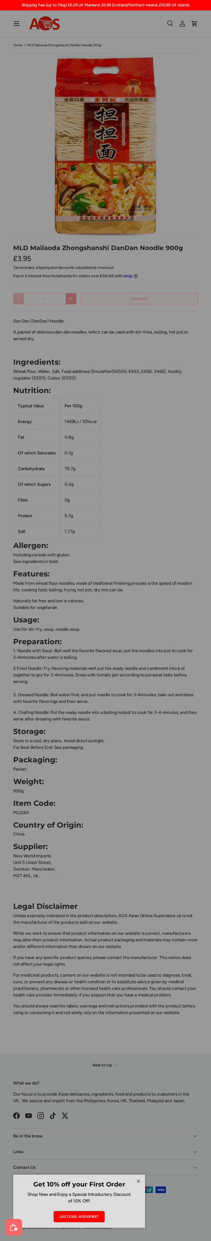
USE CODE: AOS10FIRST (79, 1217)
